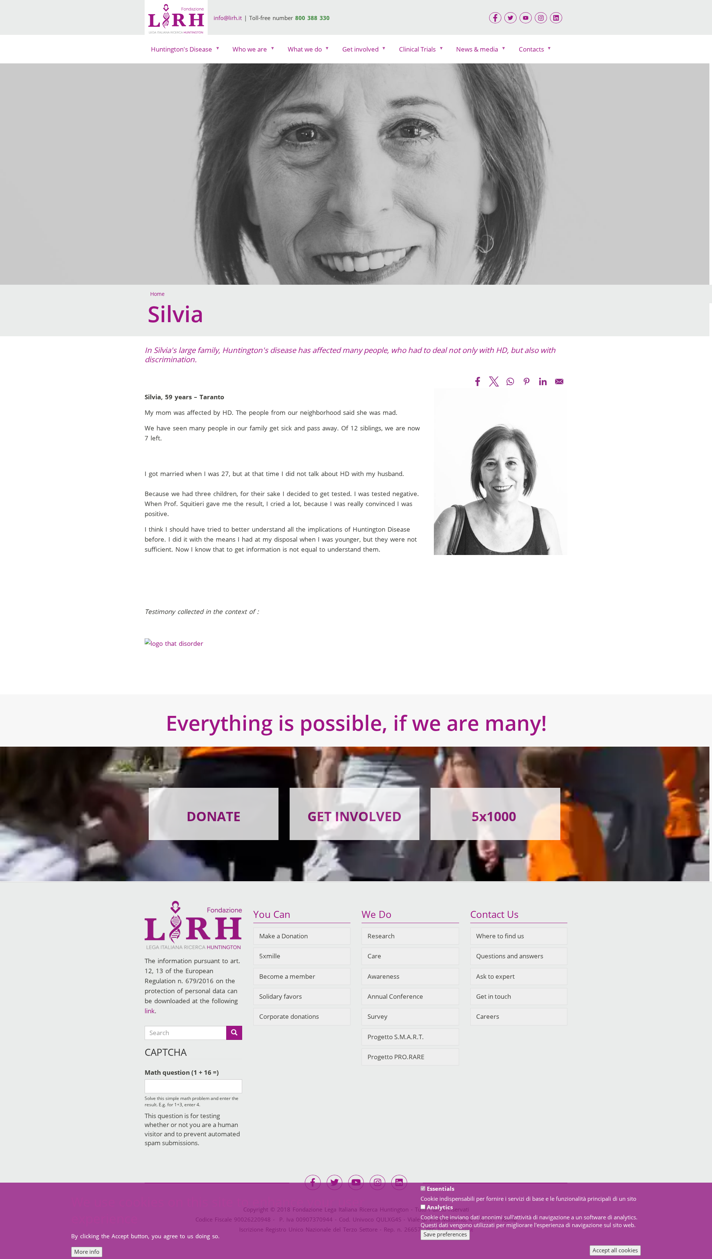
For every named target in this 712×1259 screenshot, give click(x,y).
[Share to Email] (559, 381)
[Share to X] (494, 381)
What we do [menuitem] (301, 51)
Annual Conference (395, 996)
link (150, 1011)
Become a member (287, 976)
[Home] (176, 20)
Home (157, 293)
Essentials (440, 1188)
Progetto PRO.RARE (395, 1057)
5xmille (269, 956)
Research (381, 936)
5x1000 (494, 816)
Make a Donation (283, 936)
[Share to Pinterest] (526, 381)
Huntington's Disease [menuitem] (178, 51)
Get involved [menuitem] (357, 51)
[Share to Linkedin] (543, 381)
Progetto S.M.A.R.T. (395, 1036)
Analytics (440, 1207)
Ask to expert (495, 976)
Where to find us (500, 936)
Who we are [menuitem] (246, 51)
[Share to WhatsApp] (510, 381)
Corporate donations (289, 1016)
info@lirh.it (228, 18)
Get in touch (493, 996)
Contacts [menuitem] (528, 51)
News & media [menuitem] (474, 51)
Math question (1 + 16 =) (182, 1072)
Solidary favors (280, 996)
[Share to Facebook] (477, 381)
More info (86, 1251)
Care (374, 956)
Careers (487, 1016)
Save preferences (445, 1234)
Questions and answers (509, 956)
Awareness (383, 976)
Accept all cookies (615, 1250)
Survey (377, 1016)
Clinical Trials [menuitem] (414, 51)
